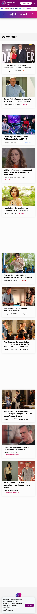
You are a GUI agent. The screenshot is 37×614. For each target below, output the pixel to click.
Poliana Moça (8, 180)
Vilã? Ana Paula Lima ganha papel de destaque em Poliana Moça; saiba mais (18, 172)
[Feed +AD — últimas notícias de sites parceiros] (2, 9)
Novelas (24, 104)
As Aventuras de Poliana (11, 454)
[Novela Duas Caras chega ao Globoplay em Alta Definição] (18, 196)
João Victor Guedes (10, 142)
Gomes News (14, 8)
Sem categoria (23, 314)
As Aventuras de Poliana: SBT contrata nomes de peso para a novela (17, 485)
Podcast (27, 142)
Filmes (24, 280)
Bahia (7, 8)
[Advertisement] (18, 25)
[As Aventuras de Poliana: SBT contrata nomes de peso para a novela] (18, 471)
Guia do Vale (30, 8)
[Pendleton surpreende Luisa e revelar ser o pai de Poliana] (18, 435)
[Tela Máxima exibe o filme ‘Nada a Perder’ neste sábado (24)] (18, 263)
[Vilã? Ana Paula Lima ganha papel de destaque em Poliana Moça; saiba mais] (18, 158)
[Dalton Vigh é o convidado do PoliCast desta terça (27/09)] (18, 124)
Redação (6, 213)
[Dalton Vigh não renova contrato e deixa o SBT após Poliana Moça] (18, 87)
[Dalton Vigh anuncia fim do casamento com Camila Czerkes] (18, 53)
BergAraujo (7, 490)
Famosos (26, 71)
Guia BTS (22, 8)
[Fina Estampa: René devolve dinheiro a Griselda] (18, 296)
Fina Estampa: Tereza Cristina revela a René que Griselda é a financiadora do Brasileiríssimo (17, 344)
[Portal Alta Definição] (18, 595)
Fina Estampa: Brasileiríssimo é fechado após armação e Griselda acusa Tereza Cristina (18, 414)
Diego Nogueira (8, 71)
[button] (29, 605)
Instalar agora (26, 3)
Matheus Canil (8, 104)
